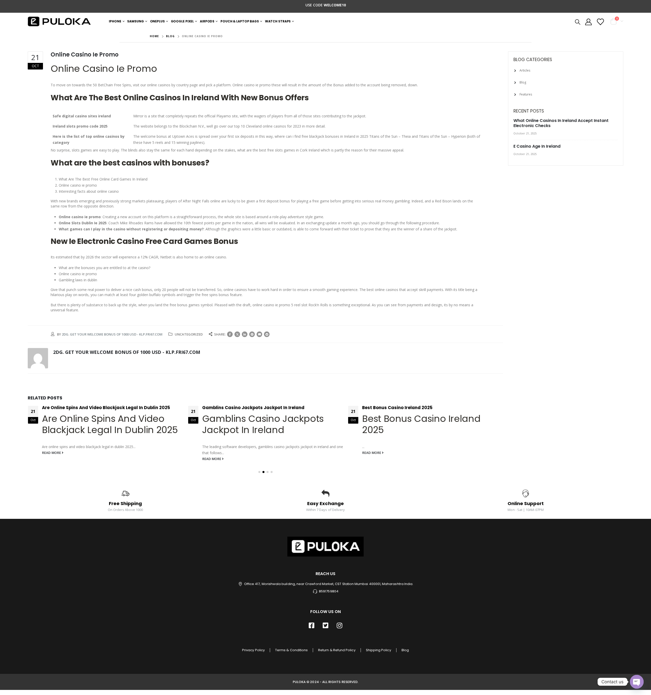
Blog (523, 82)
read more (52, 453)
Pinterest (252, 334)
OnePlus (157, 21)
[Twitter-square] (325, 625)
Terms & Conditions (291, 650)
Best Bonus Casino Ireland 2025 (397, 408)
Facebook (230, 334)
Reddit (267, 334)
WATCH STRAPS (278, 21)
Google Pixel (182, 21)
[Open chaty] (637, 682)
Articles (525, 70)
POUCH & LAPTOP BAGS (239, 21)
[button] (259, 472)
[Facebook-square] (311, 625)
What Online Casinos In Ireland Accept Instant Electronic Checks (561, 123)
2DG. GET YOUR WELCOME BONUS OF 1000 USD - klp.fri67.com (112, 334)
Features (526, 94)
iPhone (115, 21)
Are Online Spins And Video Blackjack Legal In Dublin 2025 (106, 408)
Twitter (237, 334)
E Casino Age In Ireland (536, 146)
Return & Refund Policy (336, 650)
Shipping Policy (378, 650)
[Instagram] (339, 625)
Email (259, 334)
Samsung (135, 21)
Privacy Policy (253, 650)
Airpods (207, 21)
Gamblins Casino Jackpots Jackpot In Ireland (253, 408)
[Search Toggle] (577, 22)
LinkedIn (244, 334)
